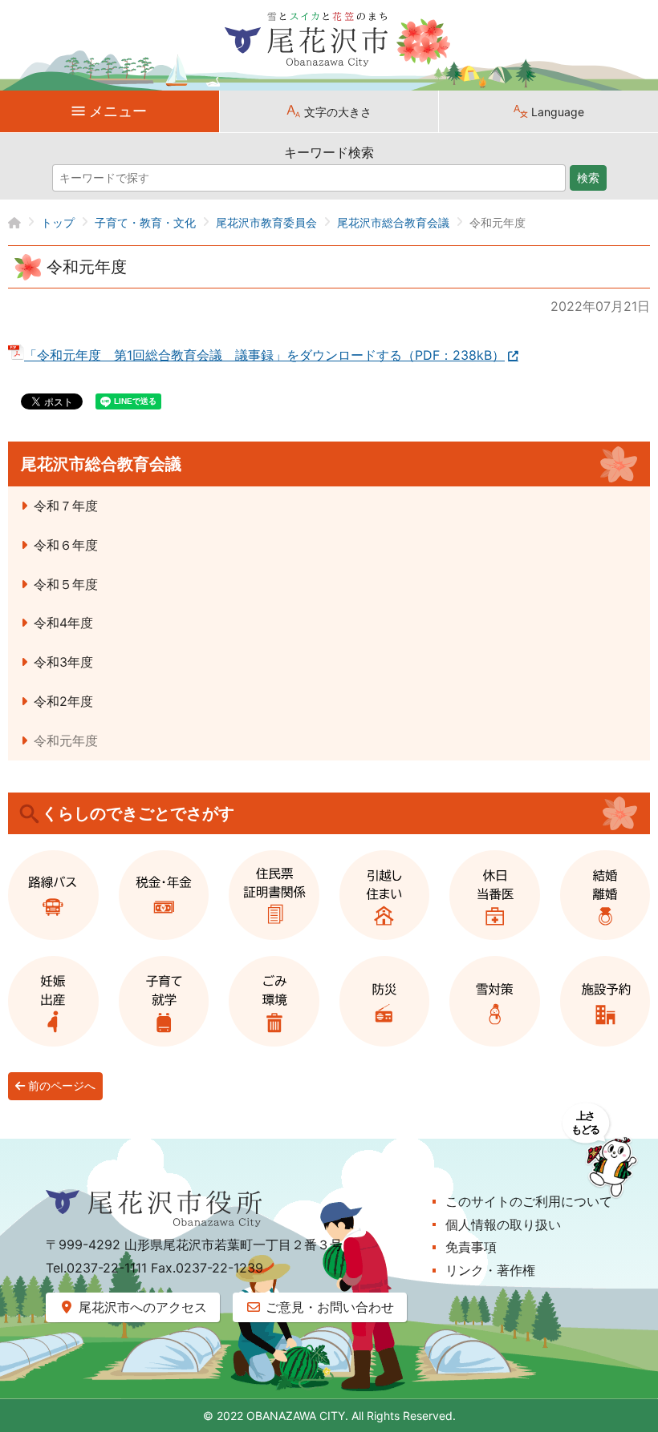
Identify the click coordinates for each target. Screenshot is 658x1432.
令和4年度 (63, 623)
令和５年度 (66, 584)
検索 (588, 177)
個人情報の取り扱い (503, 1224)
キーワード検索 (329, 152)
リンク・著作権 (490, 1270)
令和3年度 (63, 662)
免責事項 (471, 1247)
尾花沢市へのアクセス (141, 1307)
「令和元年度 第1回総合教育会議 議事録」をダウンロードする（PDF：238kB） (264, 355)
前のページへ (60, 1085)
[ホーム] (24, 222)
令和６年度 (66, 545)
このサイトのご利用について (528, 1201)
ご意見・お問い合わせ (328, 1307)
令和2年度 (63, 701)
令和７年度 (66, 506)
